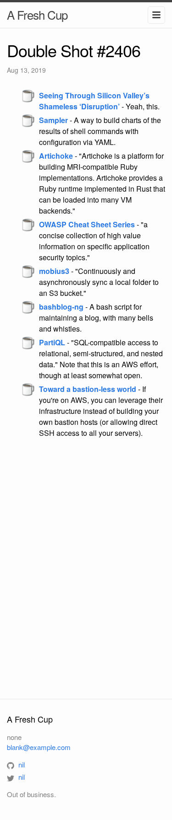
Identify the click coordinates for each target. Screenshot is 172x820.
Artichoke (56, 155)
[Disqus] (86, 568)
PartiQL (52, 342)
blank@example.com (39, 747)
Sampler (53, 120)
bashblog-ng (61, 306)
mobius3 (54, 271)
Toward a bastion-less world (87, 389)
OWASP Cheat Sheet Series (87, 224)
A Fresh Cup (37, 14)
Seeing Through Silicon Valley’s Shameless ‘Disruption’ (94, 101)
